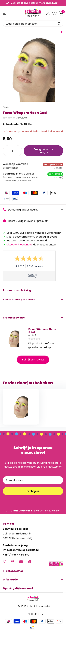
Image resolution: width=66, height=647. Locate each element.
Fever (6, 107)
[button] (60, 32)
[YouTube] (21, 561)
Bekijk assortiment (5, 13)
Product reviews (14, 317)
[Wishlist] (54, 13)
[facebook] (29, 561)
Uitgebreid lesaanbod (20, 244)
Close (33, 571)
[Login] (47, 13)
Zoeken (59, 24)
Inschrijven (33, 491)
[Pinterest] (12, 561)
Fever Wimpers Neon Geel (42, 330)
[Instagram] (4, 561)
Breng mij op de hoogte (43, 150)
